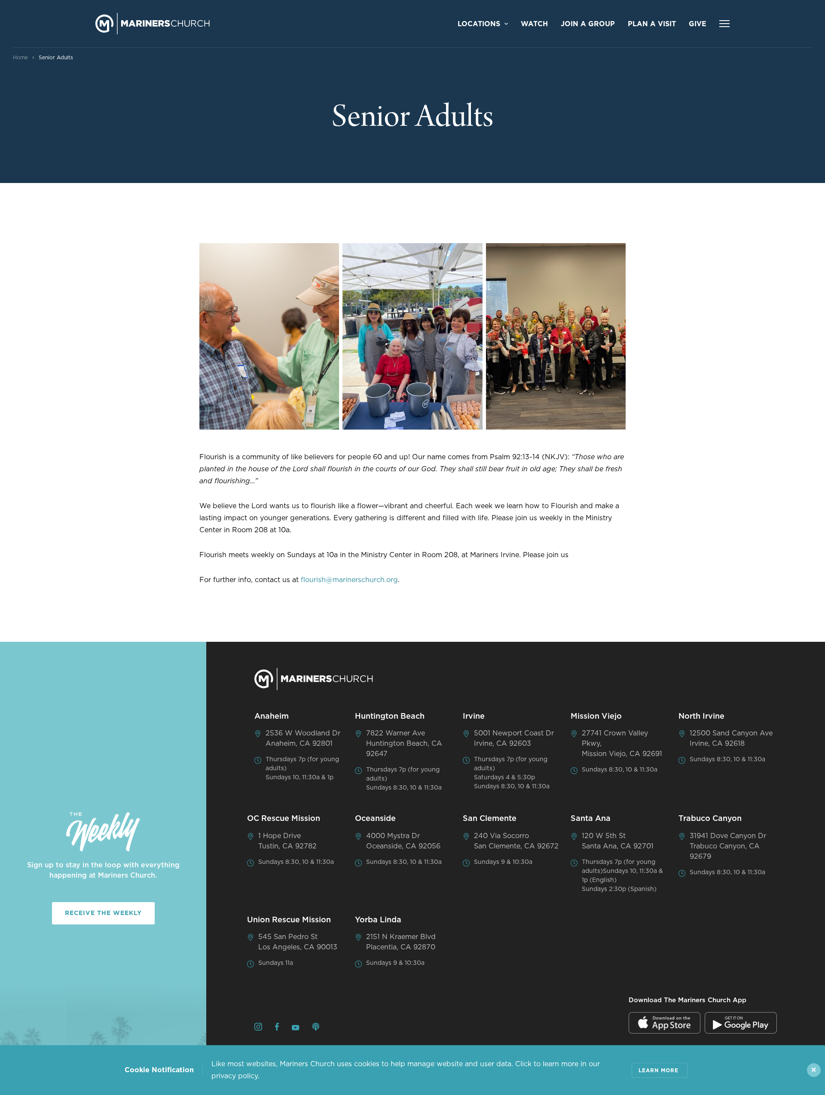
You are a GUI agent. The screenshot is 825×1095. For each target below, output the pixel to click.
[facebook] (277, 1028)
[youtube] (295, 1028)
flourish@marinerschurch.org (349, 579)
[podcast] (315, 1028)
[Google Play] (741, 1023)
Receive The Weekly (103, 913)
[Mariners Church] (152, 23)
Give (697, 24)
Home (20, 57)
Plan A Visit (652, 24)
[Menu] (724, 24)
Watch (534, 24)
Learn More (658, 1070)
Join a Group (588, 24)
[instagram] (258, 1028)
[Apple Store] (665, 1023)
